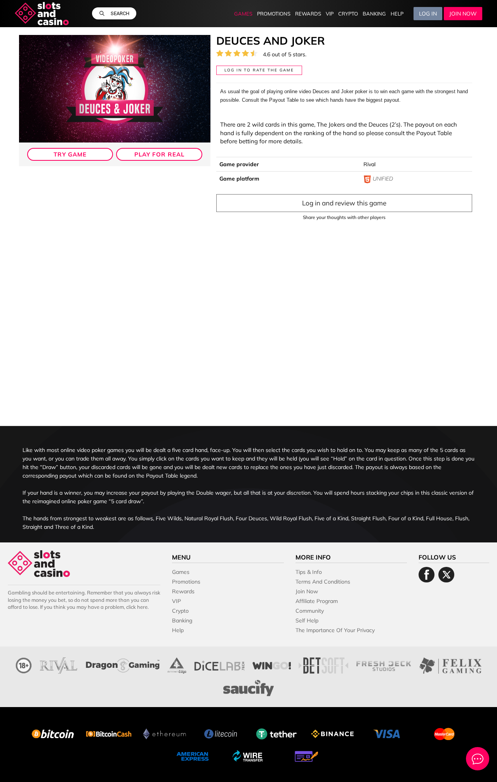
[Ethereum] (164, 733)
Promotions (273, 14)
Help (397, 14)
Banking (374, 14)
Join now (463, 13)
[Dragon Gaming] (122, 664)
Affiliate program (316, 601)
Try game (70, 154)
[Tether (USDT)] (276, 733)
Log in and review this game (344, 203)
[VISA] (388, 733)
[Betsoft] (323, 664)
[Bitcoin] (53, 733)
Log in (428, 13)
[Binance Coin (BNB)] (332, 733)
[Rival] (59, 664)
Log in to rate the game (259, 70)
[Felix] (450, 664)
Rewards (308, 14)
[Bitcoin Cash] (109, 733)
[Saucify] (248, 687)
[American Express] (192, 755)
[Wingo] (271, 664)
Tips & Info (308, 571)
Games (243, 14)
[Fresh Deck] (383, 664)
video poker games (100, 450)
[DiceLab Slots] (219, 664)
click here (137, 607)
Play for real (159, 154)
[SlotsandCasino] (42, 13)
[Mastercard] (444, 733)
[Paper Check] (304, 755)
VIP (330, 14)
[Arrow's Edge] (177, 664)
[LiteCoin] (220, 733)
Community (309, 610)
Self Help (306, 620)
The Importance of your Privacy (335, 630)
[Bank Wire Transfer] (248, 755)
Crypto (348, 14)
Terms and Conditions (322, 581)
